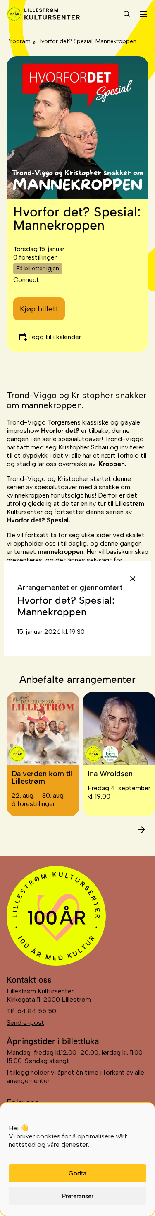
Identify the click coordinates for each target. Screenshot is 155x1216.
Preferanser (77, 1196)
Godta (77, 1173)
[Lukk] (133, 579)
